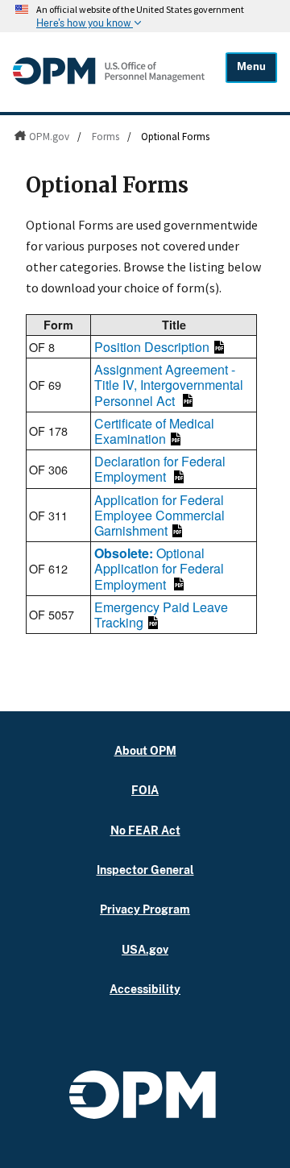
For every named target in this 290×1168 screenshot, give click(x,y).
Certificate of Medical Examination (154, 431)
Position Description (151, 347)
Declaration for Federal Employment (160, 469)
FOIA (145, 790)
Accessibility (145, 989)
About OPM (145, 750)
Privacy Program (145, 909)
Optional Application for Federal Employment (159, 568)
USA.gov (145, 949)
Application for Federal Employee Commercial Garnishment (159, 515)
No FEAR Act (145, 830)
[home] (109, 83)
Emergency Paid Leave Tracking (161, 615)
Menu (251, 66)
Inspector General (145, 869)
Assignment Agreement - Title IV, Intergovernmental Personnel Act (168, 384)
